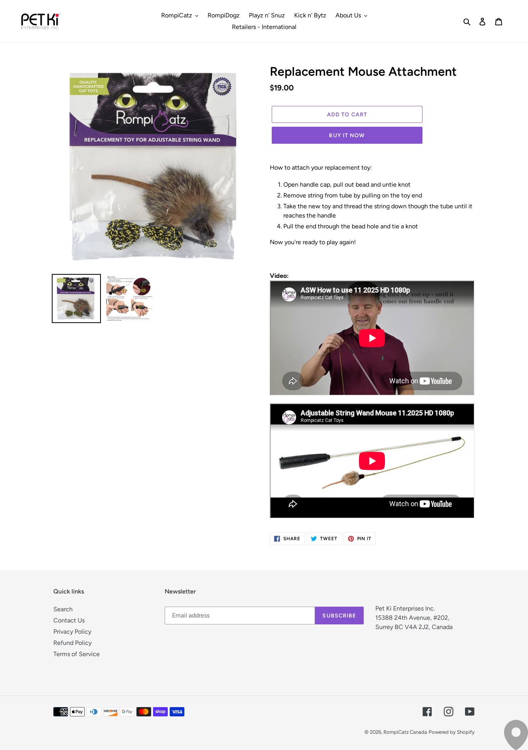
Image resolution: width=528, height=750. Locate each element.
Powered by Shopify (452, 732)
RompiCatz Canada (405, 732)
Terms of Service (76, 654)
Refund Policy (72, 642)
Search (63, 609)
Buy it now (347, 135)
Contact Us (69, 620)
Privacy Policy (72, 631)
